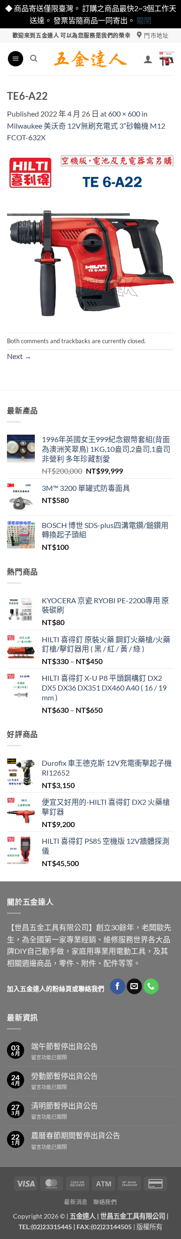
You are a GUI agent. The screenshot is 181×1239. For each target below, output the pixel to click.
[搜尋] (33, 58)
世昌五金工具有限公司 (132, 1216)
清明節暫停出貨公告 (64, 1105)
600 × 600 (124, 113)
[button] (15, 58)
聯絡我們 (104, 1202)
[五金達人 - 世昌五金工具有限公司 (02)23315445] (90, 59)
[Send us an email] (134, 986)
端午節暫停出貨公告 (64, 1046)
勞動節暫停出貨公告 (64, 1075)
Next (19, 356)
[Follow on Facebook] (117, 986)
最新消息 (75, 1202)
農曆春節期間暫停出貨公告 (75, 1135)
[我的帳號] (148, 59)
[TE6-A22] (90, 237)
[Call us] (151, 986)
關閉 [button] (143, 20)
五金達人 (83, 1216)
